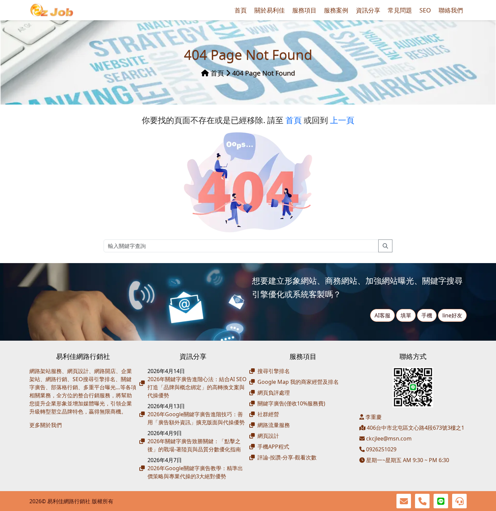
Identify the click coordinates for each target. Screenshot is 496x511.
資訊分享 (368, 10)
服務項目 (304, 10)
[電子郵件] (403, 501)
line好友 (452, 315)
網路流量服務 (273, 425)
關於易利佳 (269, 10)
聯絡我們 (451, 10)
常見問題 (400, 10)
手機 (426, 315)
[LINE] (441, 501)
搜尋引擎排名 (273, 371)
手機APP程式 (273, 446)
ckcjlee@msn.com (389, 438)
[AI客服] (459, 501)
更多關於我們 (45, 425)
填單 (406, 315)
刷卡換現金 (56, 435)
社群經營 (268, 414)
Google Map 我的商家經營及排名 (298, 382)
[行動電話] (422, 501)
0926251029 (380, 449)
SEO (425, 10)
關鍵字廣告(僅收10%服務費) (291, 403)
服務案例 (336, 10)
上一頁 (342, 119)
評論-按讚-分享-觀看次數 (286, 457)
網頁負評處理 (273, 392)
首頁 (241, 10)
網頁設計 (268, 435)
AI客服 (382, 315)
